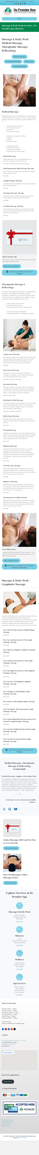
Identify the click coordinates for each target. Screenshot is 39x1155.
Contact (31, 1)
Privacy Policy (6, 1125)
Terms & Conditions (7, 1120)
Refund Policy (6, 1123)
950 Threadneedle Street (12, 1)
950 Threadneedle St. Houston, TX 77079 (14, 1040)
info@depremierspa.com (9, 1044)
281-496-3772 (23, 1)
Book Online (8, 1081)
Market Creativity (22, 1137)
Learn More (19, 921)
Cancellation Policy (7, 1121)
